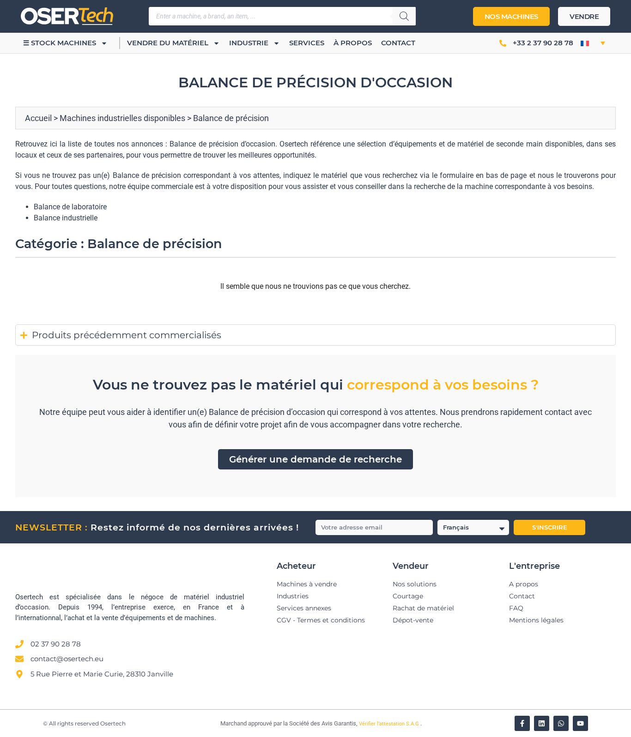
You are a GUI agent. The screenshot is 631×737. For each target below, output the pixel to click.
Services (306, 42)
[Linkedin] (541, 723)
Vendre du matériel (167, 42)
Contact (398, 42)
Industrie (248, 42)
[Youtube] (580, 723)
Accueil (38, 118)
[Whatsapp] (561, 723)
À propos (353, 42)
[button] (593, 43)
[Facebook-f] (522, 723)
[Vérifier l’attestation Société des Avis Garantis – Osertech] (215, 724)
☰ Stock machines (59, 42)
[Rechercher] (404, 16)
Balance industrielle (65, 217)
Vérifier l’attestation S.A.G (389, 724)
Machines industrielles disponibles (122, 118)
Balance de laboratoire (70, 206)
